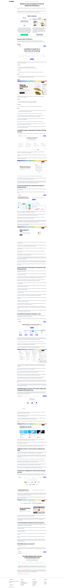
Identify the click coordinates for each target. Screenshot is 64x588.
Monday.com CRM (23, 545)
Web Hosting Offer (35, 581)
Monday (24, 17)
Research (45, 583)
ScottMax (11, 1)
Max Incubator (37, 1)
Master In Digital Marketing (24, 583)
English (12, 584)
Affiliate (45, 582)
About (45, 581)
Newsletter (26, 1)
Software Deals (34, 583)
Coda (40, 17)
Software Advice (35, 582)
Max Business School (31, 1)
